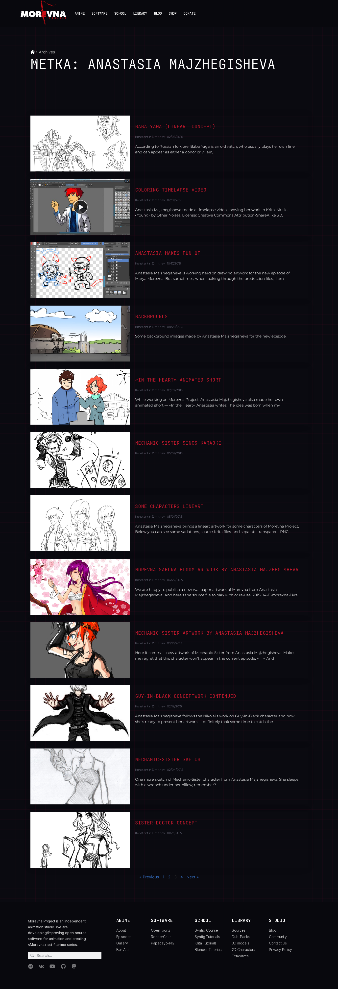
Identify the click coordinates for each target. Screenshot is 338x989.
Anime (80, 13)
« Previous (149, 876)
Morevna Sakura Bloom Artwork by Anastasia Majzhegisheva (216, 569)
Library (140, 13)
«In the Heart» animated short (178, 380)
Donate (189, 13)
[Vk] (41, 966)
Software (99, 13)
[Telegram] (30, 966)
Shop (173, 13)
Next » (193, 876)
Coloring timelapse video (170, 190)
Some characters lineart (169, 506)
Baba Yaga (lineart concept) (175, 126)
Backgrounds (151, 316)
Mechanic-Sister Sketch (167, 759)
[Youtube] (52, 966)
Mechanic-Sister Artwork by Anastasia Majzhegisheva (209, 633)
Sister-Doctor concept (166, 823)
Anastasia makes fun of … (170, 253)
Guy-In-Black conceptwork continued (185, 696)
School (120, 13)
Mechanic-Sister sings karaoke (178, 443)
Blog (158, 13)
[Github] (63, 966)
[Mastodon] (74, 966)
